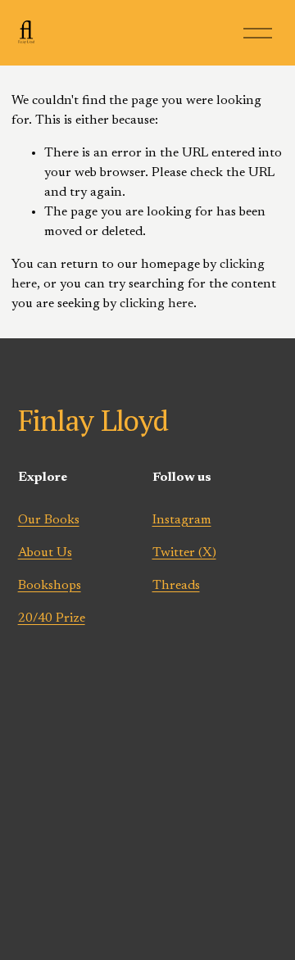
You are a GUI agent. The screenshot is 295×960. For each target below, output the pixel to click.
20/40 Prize (51, 618)
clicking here (156, 303)
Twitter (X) (184, 552)
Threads (176, 585)
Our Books (48, 520)
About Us (45, 552)
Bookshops (49, 585)
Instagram (181, 520)
